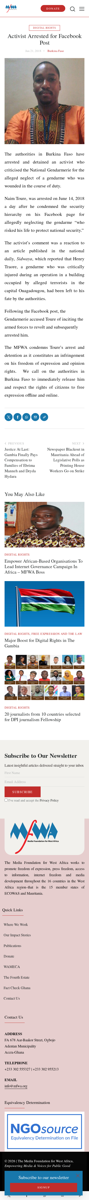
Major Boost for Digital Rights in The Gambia (40, 643)
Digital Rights (44, 27)
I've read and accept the (33, 800)
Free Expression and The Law (56, 634)
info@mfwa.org (16, 1085)
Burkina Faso (55, 51)
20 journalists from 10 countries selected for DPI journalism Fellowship (42, 716)
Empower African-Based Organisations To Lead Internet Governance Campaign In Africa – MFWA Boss (44, 566)
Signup (43, 1187)
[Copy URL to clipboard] (80, 1195)
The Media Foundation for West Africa (45, 1161)
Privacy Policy (49, 800)
